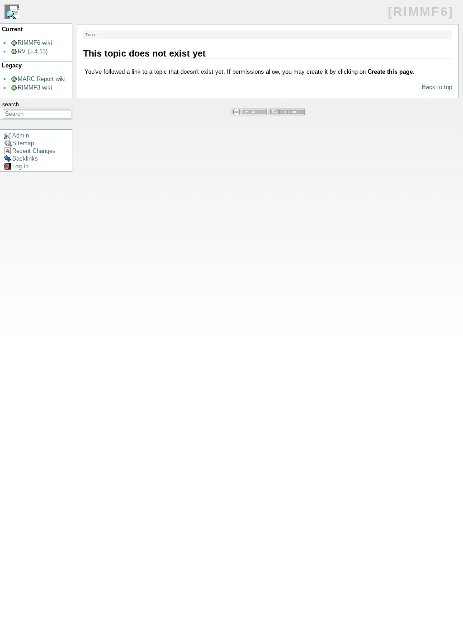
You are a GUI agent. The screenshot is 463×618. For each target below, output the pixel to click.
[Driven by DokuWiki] (287, 113)
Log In (20, 166)
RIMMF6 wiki (35, 42)
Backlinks (25, 158)
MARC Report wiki (42, 79)
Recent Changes (34, 150)
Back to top (437, 87)
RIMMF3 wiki (35, 87)
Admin (20, 135)
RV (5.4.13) (32, 51)
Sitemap (23, 143)
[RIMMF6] (421, 12)
